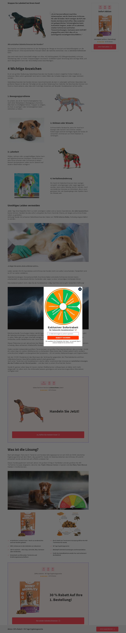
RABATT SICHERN (63, 338)
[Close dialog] (80, 289)
